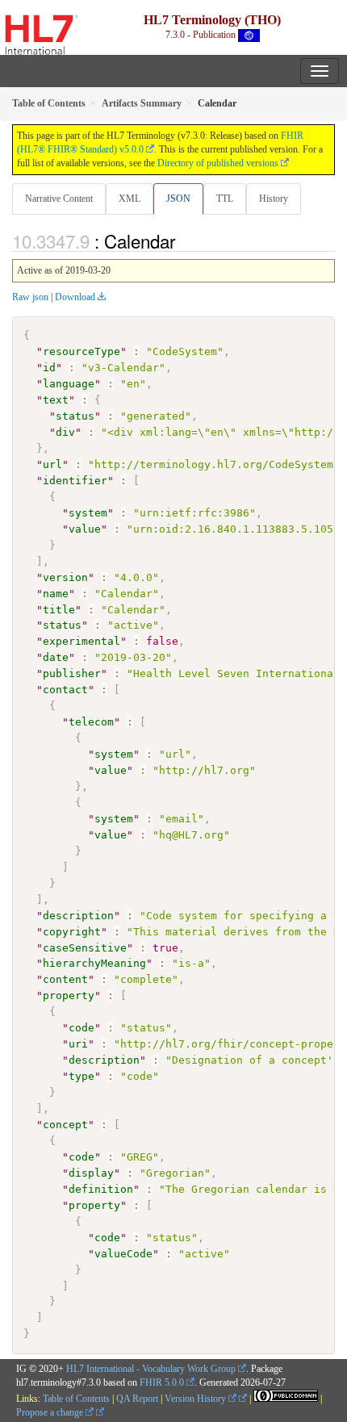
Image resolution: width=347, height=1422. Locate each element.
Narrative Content (59, 198)
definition (101, 1189)
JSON (178, 198)
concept (65, 1125)
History (273, 198)
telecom (91, 722)
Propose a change (51, 1412)
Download (75, 297)
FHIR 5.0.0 (162, 1382)
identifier (75, 481)
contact (65, 690)
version (65, 577)
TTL (224, 198)
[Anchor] (184, 240)
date (56, 657)
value (85, 529)
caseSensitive (85, 948)
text (56, 400)
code (81, 1028)
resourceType (81, 351)
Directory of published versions (217, 163)
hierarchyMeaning (94, 963)
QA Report (137, 1398)
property (68, 995)
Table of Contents (76, 1398)
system (88, 513)
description (78, 916)
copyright (72, 932)
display (91, 1173)
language (68, 384)
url (52, 464)
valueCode (123, 1254)
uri (78, 1044)
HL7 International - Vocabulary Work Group (151, 1368)
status (75, 416)
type (81, 1076)
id (49, 368)
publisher (72, 673)
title (59, 610)
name (56, 594)
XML (129, 198)
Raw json (30, 297)
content (65, 979)
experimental (81, 641)
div (65, 432)
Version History (196, 1398)
